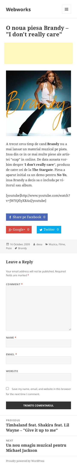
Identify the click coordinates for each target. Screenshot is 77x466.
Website (12, 371)
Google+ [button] (21, 229)
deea (39, 244)
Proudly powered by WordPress (25, 461)
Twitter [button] (51, 229)
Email (11, 354)
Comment (14, 284)
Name (11, 337)
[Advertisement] (38, 53)
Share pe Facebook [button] (29, 217)
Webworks (18, 9)
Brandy (22, 248)
